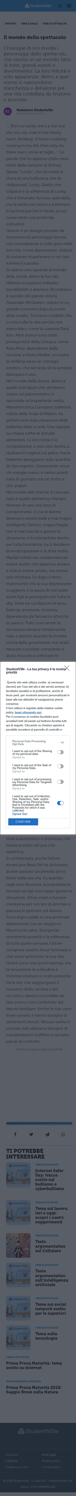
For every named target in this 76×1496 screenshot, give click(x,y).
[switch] (60, 752)
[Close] (68, 669)
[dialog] (38, 748)
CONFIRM (23, 821)
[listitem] (38, 742)
